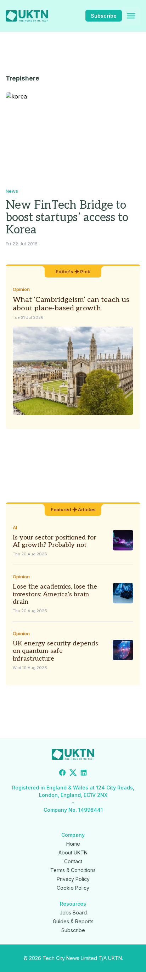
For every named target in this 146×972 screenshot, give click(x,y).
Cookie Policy (73, 888)
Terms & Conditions (73, 870)
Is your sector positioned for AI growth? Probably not (54, 541)
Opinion (21, 289)
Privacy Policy (73, 879)
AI (15, 527)
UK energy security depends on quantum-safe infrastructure (55, 651)
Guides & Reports (73, 921)
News (12, 191)
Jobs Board (73, 913)
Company (73, 835)
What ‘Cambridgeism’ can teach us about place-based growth (71, 304)
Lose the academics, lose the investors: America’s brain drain (55, 594)
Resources (73, 904)
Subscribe (104, 16)
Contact (73, 861)
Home (73, 844)
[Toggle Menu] (131, 15)
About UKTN (73, 852)
